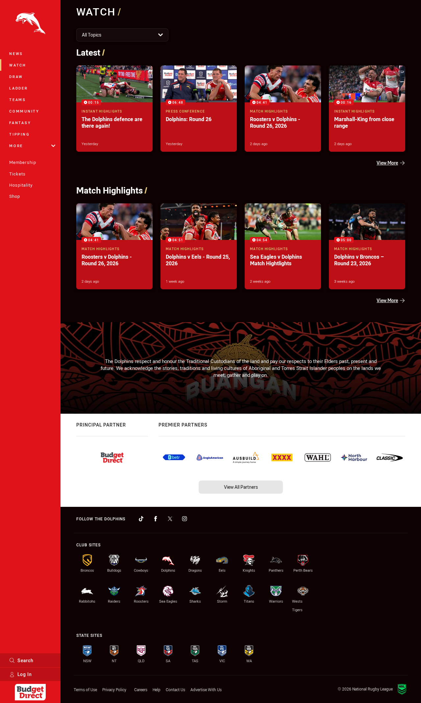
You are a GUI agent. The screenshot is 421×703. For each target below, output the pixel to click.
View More (387, 163)
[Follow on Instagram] (184, 519)
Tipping (19, 134)
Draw (16, 76)
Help (157, 689)
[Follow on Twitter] (170, 519)
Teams (17, 99)
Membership (22, 162)
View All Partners (241, 487)
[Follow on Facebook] (155, 519)
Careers (140, 689)
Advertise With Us (206, 689)
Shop (14, 196)
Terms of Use (85, 689)
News (16, 53)
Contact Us (175, 689)
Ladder (18, 88)
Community (24, 111)
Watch (17, 65)
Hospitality (21, 185)
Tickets (17, 174)
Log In (24, 674)
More (16, 145)
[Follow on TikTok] (141, 519)
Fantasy (20, 122)
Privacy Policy (114, 689)
